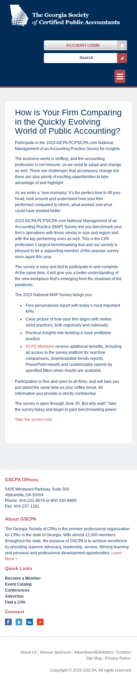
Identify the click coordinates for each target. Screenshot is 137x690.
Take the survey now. (34, 419)
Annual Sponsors (55, 652)
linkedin (29, 622)
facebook (8, 622)
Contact (123, 652)
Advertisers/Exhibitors (93, 652)
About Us (28, 652)
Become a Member (23, 578)
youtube (40, 622)
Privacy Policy (117, 658)
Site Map (94, 658)
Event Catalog (18, 584)
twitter (19, 622)
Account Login (83, 45)
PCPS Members (40, 346)
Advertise (14, 596)
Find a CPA (15, 602)
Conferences (17, 590)
